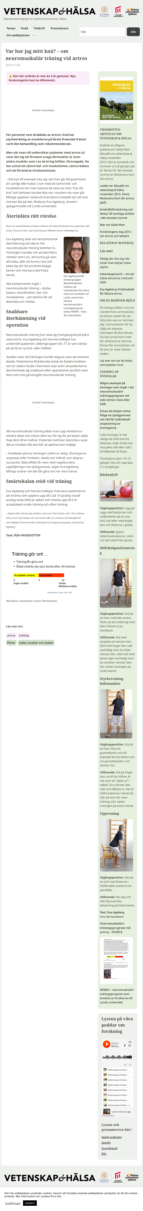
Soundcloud (109, 1148)
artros (11, 635)
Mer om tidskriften (112, 225)
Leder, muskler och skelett (36, 643)
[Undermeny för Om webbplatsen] (34, 35)
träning (24, 635)
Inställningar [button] (12, 1203)
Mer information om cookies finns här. (39, 1196)
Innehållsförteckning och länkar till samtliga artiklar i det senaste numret (117, 214)
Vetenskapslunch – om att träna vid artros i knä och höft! (117, 278)
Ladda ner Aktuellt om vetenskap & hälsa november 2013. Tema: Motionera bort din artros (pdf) (117, 194)
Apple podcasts (111, 1137)
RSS (103, 1154)
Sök (133, 32)
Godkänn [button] (30, 1203)
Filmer (11, 643)
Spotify (106, 1143)
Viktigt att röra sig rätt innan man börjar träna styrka (115, 263)
